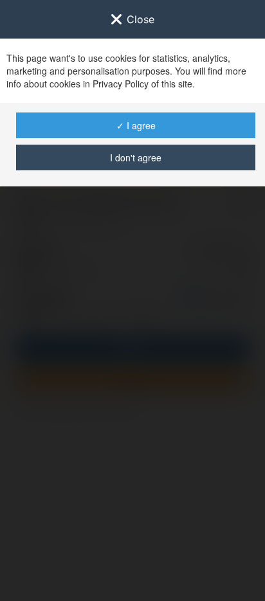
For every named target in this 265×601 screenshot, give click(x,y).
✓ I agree (136, 125)
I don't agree (135, 157)
